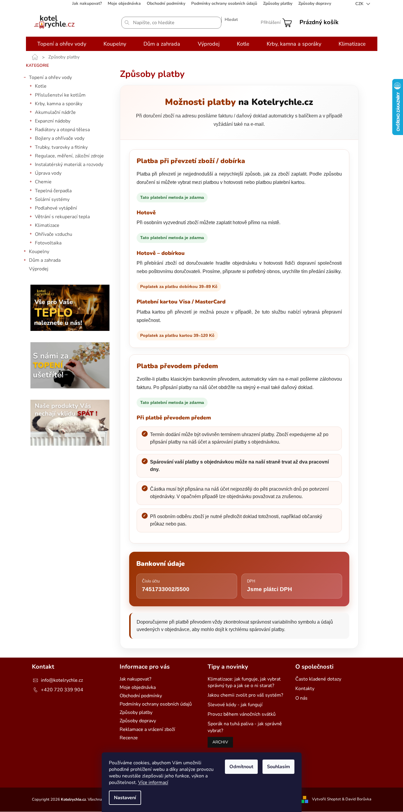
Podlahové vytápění (56, 208)
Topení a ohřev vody (50, 77)
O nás (301, 698)
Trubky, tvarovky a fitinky (61, 147)
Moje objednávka (124, 3)
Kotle (41, 86)
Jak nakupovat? (87, 3)
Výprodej (38, 269)
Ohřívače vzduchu (53, 234)
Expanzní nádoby (52, 121)
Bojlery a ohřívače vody (59, 138)
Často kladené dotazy (318, 679)
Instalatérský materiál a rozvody (69, 164)
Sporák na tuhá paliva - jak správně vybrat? (245, 727)
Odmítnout (241, 766)
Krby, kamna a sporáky (58, 103)
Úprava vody (48, 173)
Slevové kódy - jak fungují (235, 704)
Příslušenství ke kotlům (60, 95)
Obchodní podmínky (166, 3)
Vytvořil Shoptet (326, 799)
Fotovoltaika (48, 243)
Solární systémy (52, 199)
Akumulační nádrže (55, 112)
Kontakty (304, 688)
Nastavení (125, 797)
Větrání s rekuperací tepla (62, 216)
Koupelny (39, 251)
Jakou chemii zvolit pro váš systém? (245, 695)
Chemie (43, 182)
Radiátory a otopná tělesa (62, 129)
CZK (360, 4)
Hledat (231, 19)
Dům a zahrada (45, 260)
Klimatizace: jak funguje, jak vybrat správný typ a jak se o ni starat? (244, 682)
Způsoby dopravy (314, 3)
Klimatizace (47, 225)
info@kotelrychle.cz (62, 680)
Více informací (153, 782)
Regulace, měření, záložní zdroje (69, 156)
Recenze (129, 737)
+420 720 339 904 (62, 690)
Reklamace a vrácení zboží (147, 729)
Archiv (220, 742)
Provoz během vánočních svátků (242, 714)
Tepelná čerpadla (53, 190)
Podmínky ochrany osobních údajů (224, 3)
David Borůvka (358, 799)
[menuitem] (61, 44)
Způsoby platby (277, 3)
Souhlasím (278, 766)
